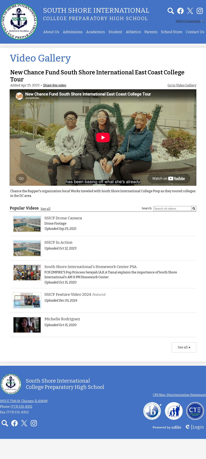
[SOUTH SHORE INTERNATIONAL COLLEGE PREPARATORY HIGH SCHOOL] (19, 21)
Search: (147, 208)
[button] (51, 32)
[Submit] (193, 208)
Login (195, 427)
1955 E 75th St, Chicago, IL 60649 (23, 401)
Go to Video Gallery (182, 85)
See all (45, 209)
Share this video (54, 85)
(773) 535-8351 (21, 407)
